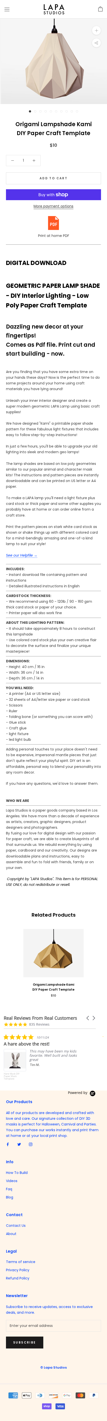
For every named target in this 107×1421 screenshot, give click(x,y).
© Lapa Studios (53, 1367)
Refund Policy (17, 1278)
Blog (9, 1197)
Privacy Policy (17, 1270)
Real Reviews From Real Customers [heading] (40, 1018)
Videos (11, 1180)
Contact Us (16, 1225)
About (11, 1233)
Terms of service (20, 1261)
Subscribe (24, 1342)
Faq (9, 1189)
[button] (88, 1018)
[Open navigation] (6, 9)
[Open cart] (100, 9)
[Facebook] (7, 1144)
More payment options (53, 206)
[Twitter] (19, 1144)
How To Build (17, 1172)
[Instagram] (30, 1144)
